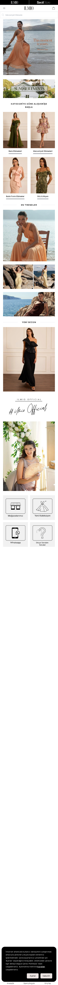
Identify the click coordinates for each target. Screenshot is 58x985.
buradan (41, 966)
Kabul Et (46, 976)
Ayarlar (33, 976)
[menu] (4, 8)
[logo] (28, 8)
